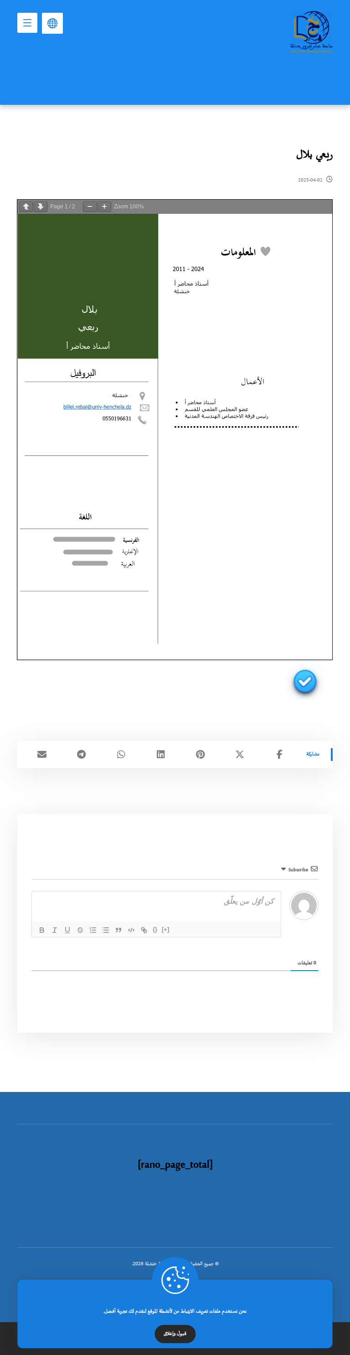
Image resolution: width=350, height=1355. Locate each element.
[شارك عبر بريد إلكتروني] (41, 754)
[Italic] (54, 930)
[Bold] (42, 930)
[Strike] (80, 930)
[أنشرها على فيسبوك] (279, 754)
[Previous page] (26, 207)
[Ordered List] (93, 930)
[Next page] (40, 207)
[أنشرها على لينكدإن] (160, 754)
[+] (165, 929)
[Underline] (67, 930)
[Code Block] (131, 930)
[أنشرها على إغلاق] (239, 754)
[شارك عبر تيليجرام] (81, 754)
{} (155, 929)
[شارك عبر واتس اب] (121, 754)
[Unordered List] (105, 930)
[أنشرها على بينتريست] (200, 754)
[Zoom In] (104, 207)
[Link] (144, 930)
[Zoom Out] (90, 207)
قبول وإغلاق (175, 1334)
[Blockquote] (118, 930)
